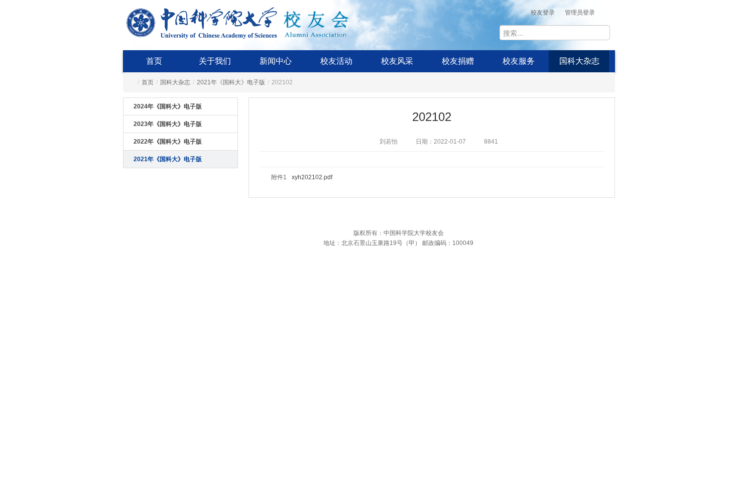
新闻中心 (276, 61)
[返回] (202, 20)
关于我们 (215, 61)
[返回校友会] (315, 20)
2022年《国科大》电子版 (168, 141)
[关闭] (624, 313)
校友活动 (336, 61)
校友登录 (543, 12)
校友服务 (519, 61)
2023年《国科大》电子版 (168, 124)
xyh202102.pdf (312, 177)
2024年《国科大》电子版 (168, 106)
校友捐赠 (458, 61)
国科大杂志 (579, 61)
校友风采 (397, 61)
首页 (154, 61)
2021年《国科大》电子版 (231, 82)
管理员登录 (580, 12)
